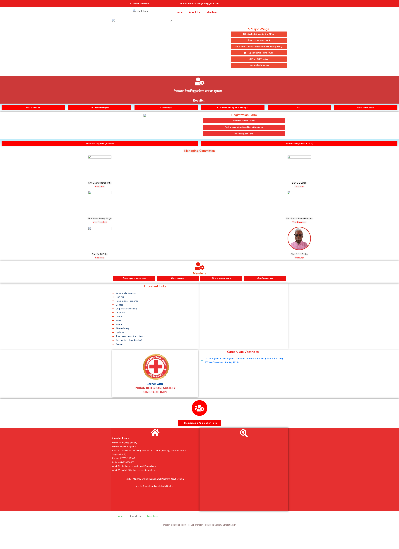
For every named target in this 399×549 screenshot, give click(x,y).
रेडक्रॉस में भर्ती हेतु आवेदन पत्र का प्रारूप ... (199, 91)
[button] (211, 12)
